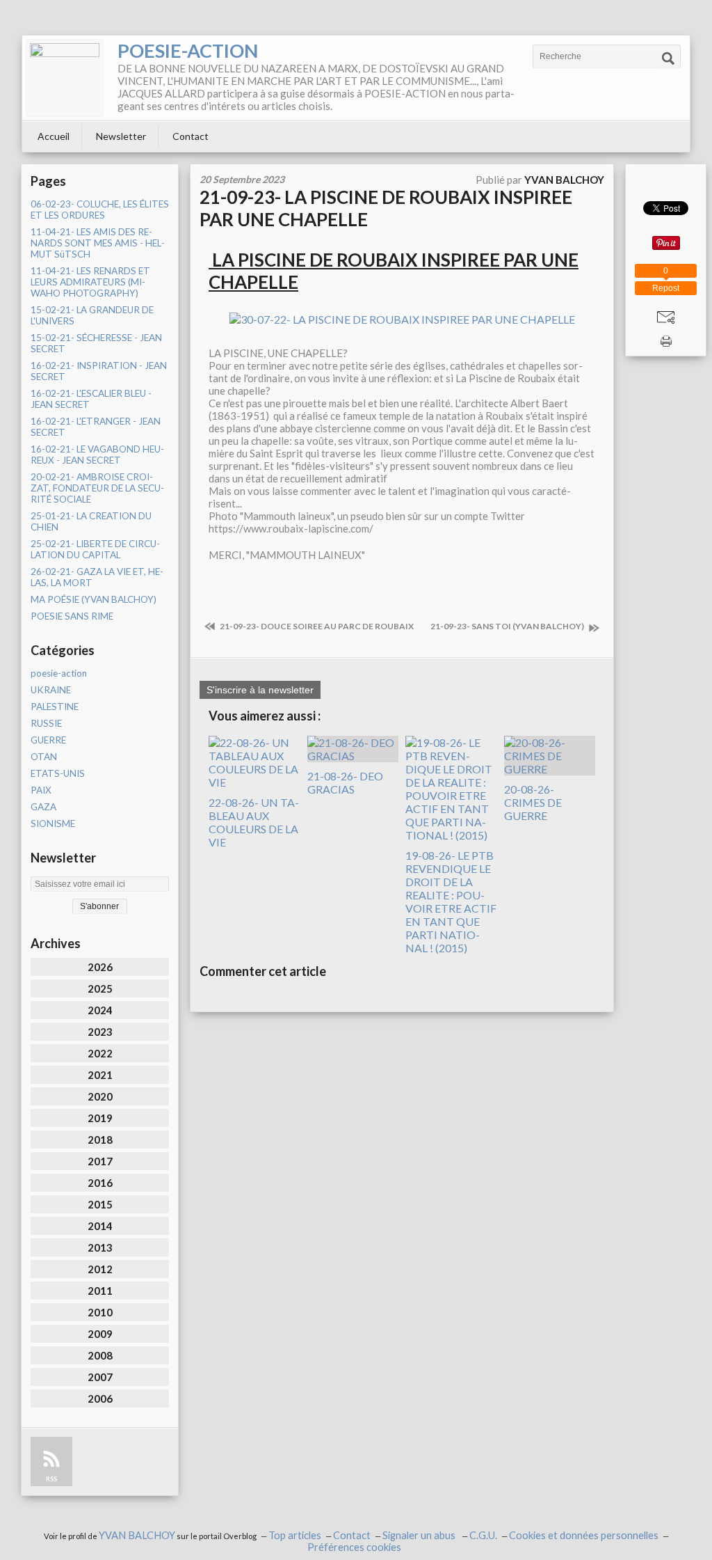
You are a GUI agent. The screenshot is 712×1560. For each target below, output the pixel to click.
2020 (100, 1096)
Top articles (294, 1535)
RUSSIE (46, 723)
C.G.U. (483, 1535)
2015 (100, 1204)
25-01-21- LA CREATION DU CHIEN (91, 521)
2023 (100, 1031)
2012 (100, 1269)
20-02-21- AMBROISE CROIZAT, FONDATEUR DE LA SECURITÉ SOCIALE (97, 488)
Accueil (54, 136)
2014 (100, 1226)
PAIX (41, 790)
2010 (100, 1312)
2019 (100, 1118)
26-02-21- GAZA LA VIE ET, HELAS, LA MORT (97, 577)
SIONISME (53, 823)
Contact (190, 136)
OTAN (44, 756)
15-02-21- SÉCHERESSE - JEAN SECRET (96, 343)
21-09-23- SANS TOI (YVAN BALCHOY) (507, 626)
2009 (100, 1333)
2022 (100, 1053)
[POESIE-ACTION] (65, 78)
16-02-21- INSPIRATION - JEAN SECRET (99, 371)
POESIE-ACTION (188, 50)
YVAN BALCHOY (137, 1535)
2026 (100, 967)
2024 (100, 1010)
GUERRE (48, 740)
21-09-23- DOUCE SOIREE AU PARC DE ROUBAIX (316, 626)
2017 (100, 1161)
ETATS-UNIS (58, 773)
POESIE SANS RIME (72, 616)
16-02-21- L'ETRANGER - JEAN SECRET (96, 427)
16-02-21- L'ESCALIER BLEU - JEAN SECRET (91, 399)
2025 (100, 988)
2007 (100, 1377)
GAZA (43, 806)
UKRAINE (51, 689)
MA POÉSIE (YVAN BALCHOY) (93, 599)
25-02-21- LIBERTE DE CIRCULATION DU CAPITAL (95, 549)
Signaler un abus (420, 1535)
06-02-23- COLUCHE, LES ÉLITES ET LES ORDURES (100, 209)
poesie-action (59, 673)
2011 (100, 1290)
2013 (100, 1247)
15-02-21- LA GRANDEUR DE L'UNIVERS (92, 315)
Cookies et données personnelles (583, 1535)
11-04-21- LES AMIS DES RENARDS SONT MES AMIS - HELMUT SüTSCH (98, 243)
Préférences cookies (354, 1547)
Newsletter (121, 136)
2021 (100, 1075)
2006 (100, 1398)
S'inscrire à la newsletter (260, 689)
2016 (100, 1182)
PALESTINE (55, 706)
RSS (51, 1479)
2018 (100, 1139)
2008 (100, 1355)
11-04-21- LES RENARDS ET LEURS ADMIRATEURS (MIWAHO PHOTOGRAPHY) (90, 282)
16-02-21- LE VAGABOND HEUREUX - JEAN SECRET (97, 454)
